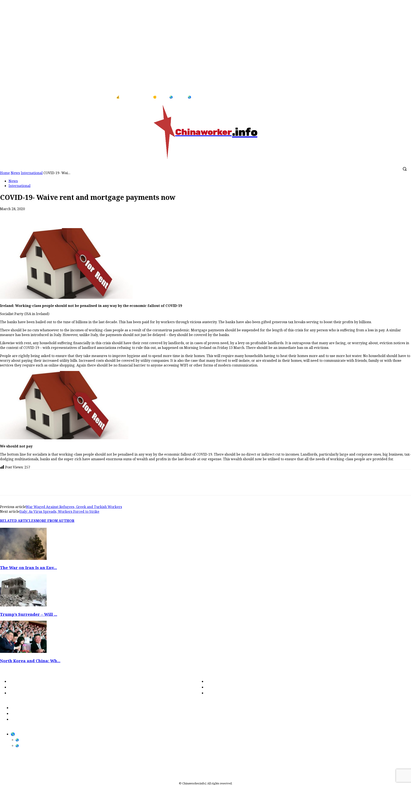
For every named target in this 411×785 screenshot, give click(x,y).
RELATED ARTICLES (18, 520)
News (13, 181)
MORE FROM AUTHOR (55, 520)
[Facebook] (393, 97)
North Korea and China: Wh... (30, 660)
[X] (22, 215)
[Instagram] (402, 97)
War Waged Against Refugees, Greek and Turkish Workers (74, 506)
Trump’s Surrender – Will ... (28, 614)
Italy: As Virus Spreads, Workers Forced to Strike (59, 511)
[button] (404, 168)
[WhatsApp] (38, 215)
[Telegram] (69, 215)
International (19, 185)
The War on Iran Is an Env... (28, 567)
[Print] (53, 215)
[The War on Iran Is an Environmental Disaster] (23, 558)
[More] (84, 215)
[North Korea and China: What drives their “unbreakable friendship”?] (23, 651)
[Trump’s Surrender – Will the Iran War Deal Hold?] (23, 605)
